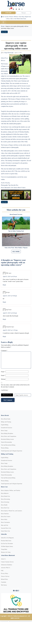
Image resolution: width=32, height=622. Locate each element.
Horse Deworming (5, 499)
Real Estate (23, 18)
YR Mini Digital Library (7, 546)
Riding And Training (6, 422)
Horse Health (4, 505)
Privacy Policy (4, 573)
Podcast (11, 16)
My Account (5, 16)
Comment (4, 350)
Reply (4, 285)
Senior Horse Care (5, 531)
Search (24, 12)
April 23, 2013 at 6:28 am (10, 276)
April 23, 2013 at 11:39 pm (10, 330)
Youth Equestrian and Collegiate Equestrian (11, 451)
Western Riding (4, 448)
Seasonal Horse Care (6, 528)
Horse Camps (4, 430)
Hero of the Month (15, 18)
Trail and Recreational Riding (8, 445)
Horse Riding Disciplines (7, 433)
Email (3, 375)
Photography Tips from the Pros (9, 185)
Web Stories (4, 585)
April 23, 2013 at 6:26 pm (10, 313)
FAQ (2, 570)
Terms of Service (5, 576)
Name (3, 371)
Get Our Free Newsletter (7, 543)
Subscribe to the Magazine (7, 537)
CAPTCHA (4, 390)
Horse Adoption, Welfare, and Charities (10, 490)
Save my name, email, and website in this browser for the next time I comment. (15, 386)
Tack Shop (21, 16)
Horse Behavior (5, 493)
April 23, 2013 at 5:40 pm (10, 296)
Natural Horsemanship (6, 442)
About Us (3, 559)
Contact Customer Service (7, 562)
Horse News (4, 32)
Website (3, 379)
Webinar (16, 16)
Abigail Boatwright (8, 52)
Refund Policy (4, 579)
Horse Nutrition (5, 513)
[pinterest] (19, 9)
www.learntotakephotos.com (14, 76)
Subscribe (8, 12)
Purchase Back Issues (6, 540)
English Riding (4, 424)
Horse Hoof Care (5, 508)
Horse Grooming (5, 502)
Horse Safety (4, 519)
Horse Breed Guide (5, 419)
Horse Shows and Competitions (8, 436)
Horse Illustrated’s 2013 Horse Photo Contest (13, 187)
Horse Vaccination (5, 522)
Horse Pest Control (5, 516)
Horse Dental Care (5, 496)
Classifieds (3, 582)
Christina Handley (6, 81)
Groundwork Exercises (6, 427)
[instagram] (22, 9)
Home (2, 26)
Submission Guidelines (6, 565)
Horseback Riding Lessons (7, 439)
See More (16, 251)
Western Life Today (6, 552)
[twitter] (16, 9)
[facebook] (13, 9)
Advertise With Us (5, 567)
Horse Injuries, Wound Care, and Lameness (11, 510)
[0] (9, 9)
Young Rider (4, 549)
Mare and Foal (4, 525)
